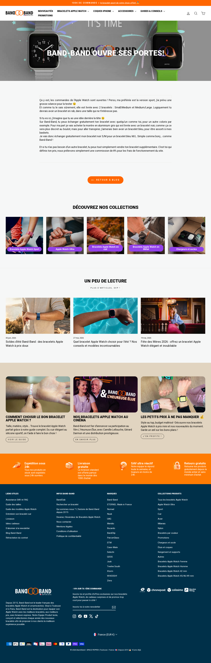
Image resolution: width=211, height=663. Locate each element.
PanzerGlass (113, 537)
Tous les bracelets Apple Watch (173, 499)
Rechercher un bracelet (67, 504)
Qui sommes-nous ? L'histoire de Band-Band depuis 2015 (77, 511)
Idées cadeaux (13, 523)
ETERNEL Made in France (119, 504)
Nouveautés (45, 11)
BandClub (60, 499)
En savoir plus (86, 440)
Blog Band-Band (13, 533)
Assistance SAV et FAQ (17, 499)
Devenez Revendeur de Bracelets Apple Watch (78, 517)
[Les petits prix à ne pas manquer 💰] (173, 394)
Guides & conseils (152, 11)
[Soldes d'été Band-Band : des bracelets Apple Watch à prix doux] (38, 316)
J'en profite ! (152, 436)
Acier (160, 519)
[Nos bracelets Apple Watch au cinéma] (105, 394)
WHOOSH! (112, 576)
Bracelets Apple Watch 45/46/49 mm (176, 576)
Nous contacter (63, 522)
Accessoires (126, 11)
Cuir (159, 514)
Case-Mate (112, 547)
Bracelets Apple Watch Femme (172, 561)
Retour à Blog (107, 180)
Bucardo (111, 528)
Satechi (110, 552)
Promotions (45, 15)
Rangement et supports (169, 552)
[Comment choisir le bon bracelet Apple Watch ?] (38, 394)
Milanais (161, 523)
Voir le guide (17, 440)
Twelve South (113, 566)
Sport (160, 509)
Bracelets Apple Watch (72, 11)
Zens (109, 580)
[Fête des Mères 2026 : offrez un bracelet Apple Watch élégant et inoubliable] (173, 316)
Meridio (110, 523)
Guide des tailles (13, 504)
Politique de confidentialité (68, 536)
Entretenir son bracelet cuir (18, 514)
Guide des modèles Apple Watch (21, 509)
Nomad (110, 509)
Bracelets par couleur (168, 533)
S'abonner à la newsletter (18, 528)
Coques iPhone (102, 11)
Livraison (10, 519)
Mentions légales (64, 526)
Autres (161, 557)
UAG (109, 519)
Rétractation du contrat (17, 537)
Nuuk (109, 514)
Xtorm (110, 571)
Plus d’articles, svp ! (105, 288)
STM (109, 542)
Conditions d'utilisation (67, 531)
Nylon (160, 528)
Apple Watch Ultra (166, 504)
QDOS (110, 557)
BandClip (111, 533)
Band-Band (112, 499)
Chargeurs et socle (167, 542)
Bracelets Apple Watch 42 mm (172, 571)
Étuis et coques (165, 547)
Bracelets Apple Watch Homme (173, 566)
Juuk (109, 561)
